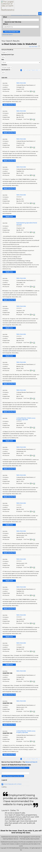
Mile (3, 59)
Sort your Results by (7, 49)
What (5, 17)
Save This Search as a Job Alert (13, 776)
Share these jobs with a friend (12, 784)
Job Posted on (6, 69)
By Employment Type (8, 54)
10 (37, 70)
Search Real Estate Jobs (11, 31)
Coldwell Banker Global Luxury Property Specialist (25, 418)
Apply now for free (10, 104)
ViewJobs (4, 64)
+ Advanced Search (7, 34)
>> (39, 70)
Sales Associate (21, 83)
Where (5, 24)
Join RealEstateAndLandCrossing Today (15, 767)
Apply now (9, 216)
